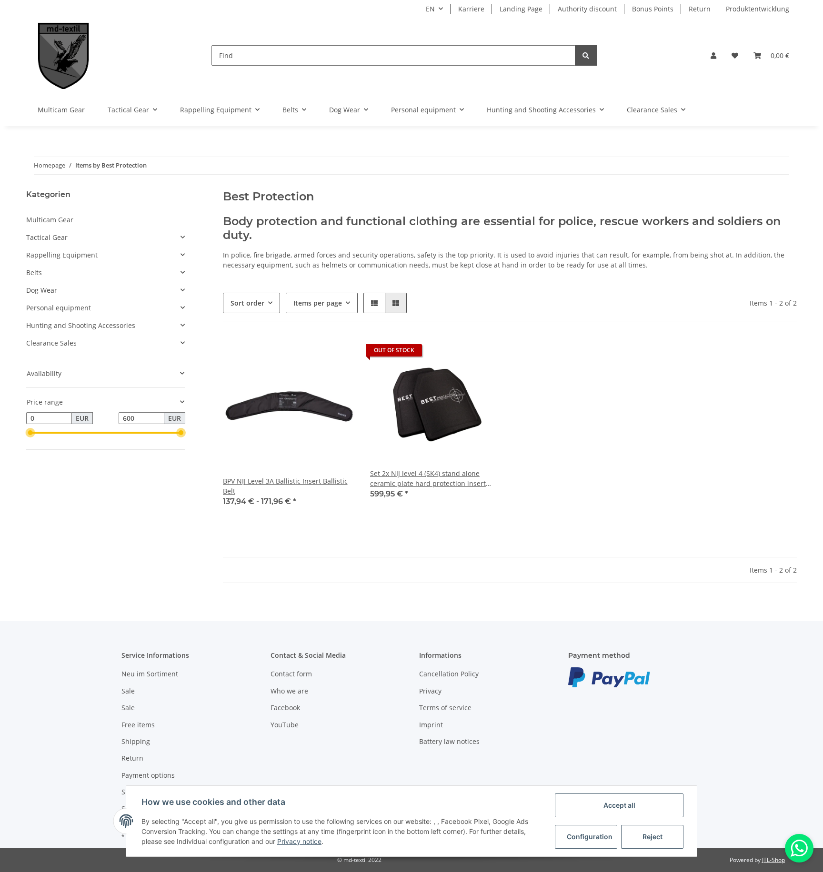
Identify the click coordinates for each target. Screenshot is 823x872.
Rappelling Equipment (62, 254)
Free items (138, 724)
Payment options (148, 775)
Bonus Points (652, 8)
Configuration (589, 836)
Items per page (317, 302)
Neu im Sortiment (149, 673)
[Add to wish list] (485, 352)
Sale (128, 690)
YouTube (285, 724)
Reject (652, 836)
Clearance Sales (51, 342)
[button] (713, 55)
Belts (34, 272)
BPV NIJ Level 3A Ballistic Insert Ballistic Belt (285, 485)
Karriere (471, 8)
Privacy (430, 690)
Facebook (285, 707)
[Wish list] (735, 55)
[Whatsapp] (799, 848)
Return (700, 8)
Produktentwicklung (757, 8)
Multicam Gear (49, 219)
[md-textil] (64, 55)
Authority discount (587, 8)
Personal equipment (58, 307)
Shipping (135, 741)
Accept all (619, 805)
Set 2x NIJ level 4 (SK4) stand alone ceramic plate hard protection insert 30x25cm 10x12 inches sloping (428, 478)
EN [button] (430, 8)
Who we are (289, 690)
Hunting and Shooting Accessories (80, 325)
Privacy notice (299, 841)
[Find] (586, 55)
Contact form (291, 673)
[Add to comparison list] (461, 352)
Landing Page (521, 8)
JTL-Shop (773, 860)
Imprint (431, 724)
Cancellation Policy (449, 673)
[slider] (30, 433)
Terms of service (445, 707)
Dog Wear (41, 290)
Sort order (247, 302)
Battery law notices (449, 741)
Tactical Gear (47, 237)
